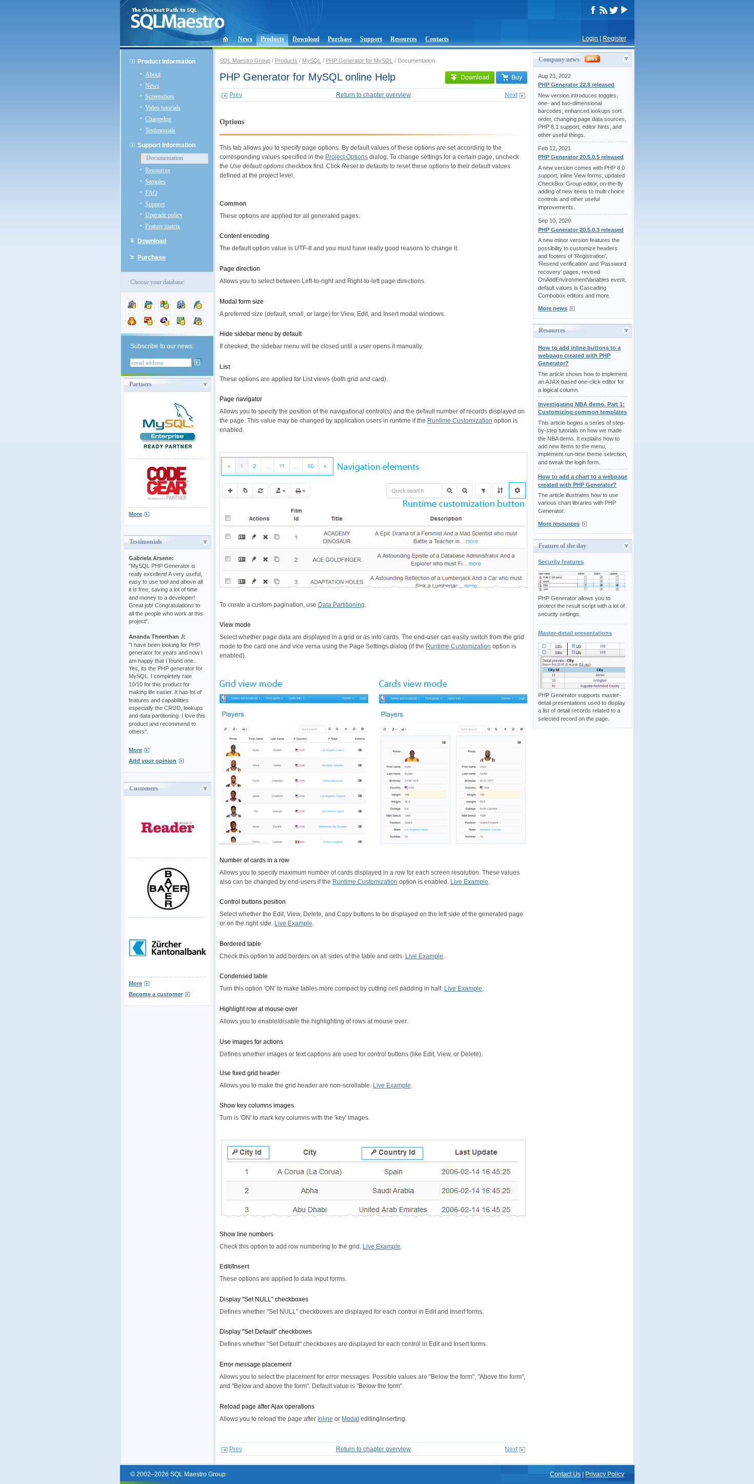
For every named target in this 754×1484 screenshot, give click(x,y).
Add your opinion (152, 761)
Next (511, 94)
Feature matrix (162, 226)
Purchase (340, 39)
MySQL (311, 60)
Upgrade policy (164, 215)
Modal (350, 1418)
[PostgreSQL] (181, 308)
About (153, 74)
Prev (235, 94)
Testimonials (160, 130)
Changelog (158, 119)
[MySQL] (148, 308)
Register (614, 38)
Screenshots (159, 96)
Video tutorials (163, 107)
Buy (516, 77)
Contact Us (565, 1474)
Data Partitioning (341, 604)
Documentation (164, 158)
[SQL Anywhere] (164, 325)
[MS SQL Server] (164, 308)
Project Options (346, 157)
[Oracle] (148, 325)
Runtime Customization (459, 420)
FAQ (151, 192)
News (245, 39)
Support (371, 39)
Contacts (437, 39)
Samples (155, 181)
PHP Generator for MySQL (359, 60)
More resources (559, 524)
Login (590, 38)
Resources (403, 39)
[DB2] (181, 325)
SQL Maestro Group (245, 60)
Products (272, 39)
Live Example (469, 881)
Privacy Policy (604, 1474)
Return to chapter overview (373, 94)
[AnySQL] (132, 308)
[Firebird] (132, 325)
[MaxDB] (197, 325)
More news (552, 308)
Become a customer (156, 994)
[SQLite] (197, 308)
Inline (325, 1418)
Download (306, 39)
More (135, 514)
